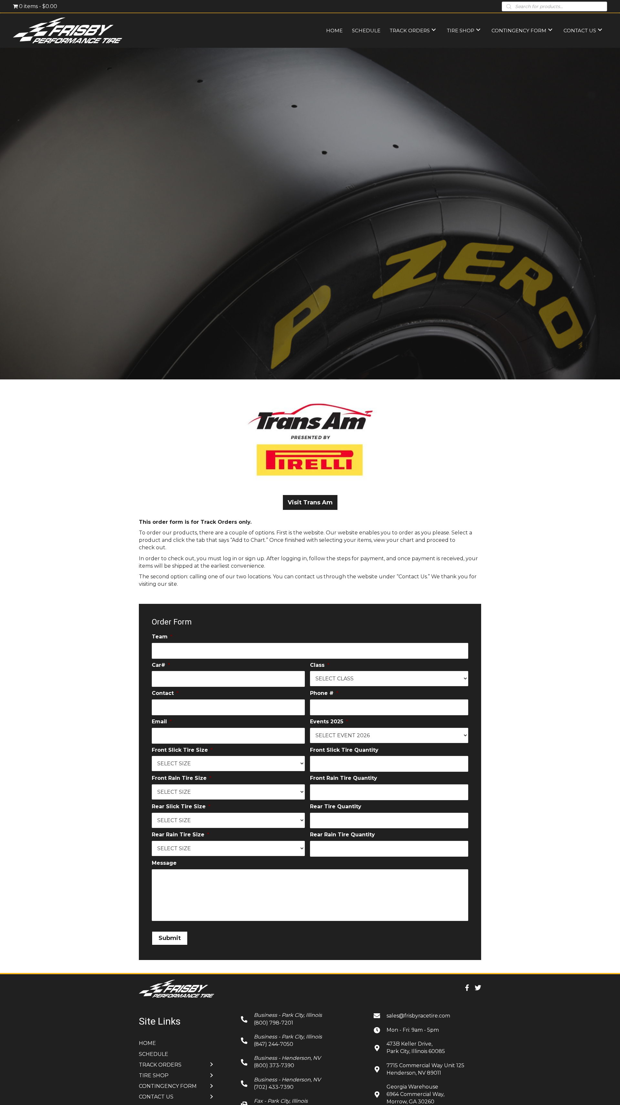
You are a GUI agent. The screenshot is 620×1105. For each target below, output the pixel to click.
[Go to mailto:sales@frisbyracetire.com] (427, 1015)
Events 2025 (329, 721)
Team (162, 637)
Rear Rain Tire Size (180, 834)
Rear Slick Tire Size (181, 806)
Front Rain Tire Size (182, 778)
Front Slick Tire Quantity (344, 750)
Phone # (324, 693)
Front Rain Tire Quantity (343, 778)
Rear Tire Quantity (335, 806)
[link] (334, 30)
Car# (161, 665)
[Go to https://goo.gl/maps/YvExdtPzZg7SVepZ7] (427, 1047)
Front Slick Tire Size (182, 750)
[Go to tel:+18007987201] (301, 1018)
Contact (165, 693)
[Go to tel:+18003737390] (301, 1061)
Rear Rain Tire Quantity (342, 834)
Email (162, 721)
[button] (310, 502)
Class (319, 665)
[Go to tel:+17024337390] (301, 1083)
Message (164, 863)
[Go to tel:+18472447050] (301, 1040)
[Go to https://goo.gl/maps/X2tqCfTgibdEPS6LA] (427, 1069)
